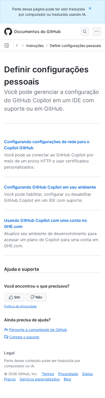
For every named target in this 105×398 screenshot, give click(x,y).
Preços (10, 379)
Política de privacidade (20, 306)
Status (87, 374)
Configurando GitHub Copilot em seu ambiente (50, 187)
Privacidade (68, 374)
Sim (17, 297)
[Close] (90, 8)
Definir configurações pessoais (75, 45)
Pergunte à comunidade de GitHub (38, 329)
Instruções (35, 45)
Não (38, 297)
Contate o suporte (24, 337)
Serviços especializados (40, 379)
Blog (67, 379)
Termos (48, 374)
